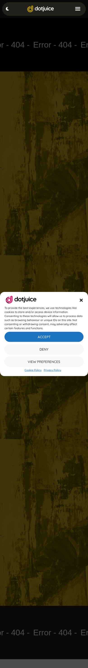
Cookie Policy (33, 370)
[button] (81, 300)
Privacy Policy (52, 370)
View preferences (44, 361)
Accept (44, 337)
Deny (44, 349)
